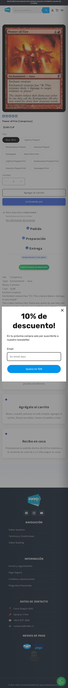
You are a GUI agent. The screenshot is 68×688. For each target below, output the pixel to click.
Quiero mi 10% (34, 368)
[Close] (62, 310)
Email (10, 348)
